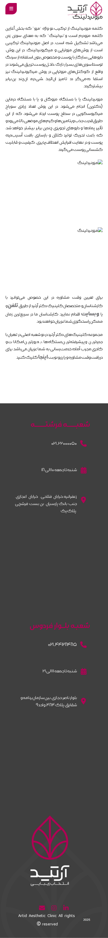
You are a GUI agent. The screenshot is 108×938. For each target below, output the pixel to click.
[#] (66, 908)
